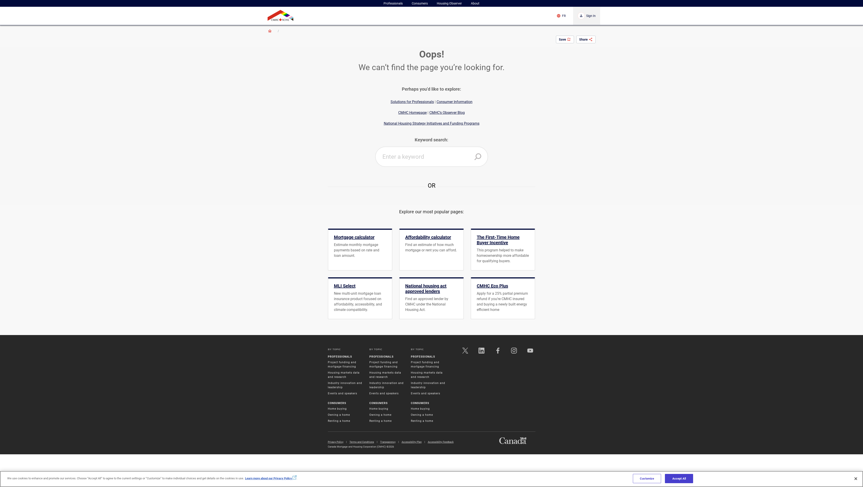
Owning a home (339, 414)
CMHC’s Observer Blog (447, 112)
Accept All (679, 478)
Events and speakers (342, 393)
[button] (477, 156)
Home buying (337, 408)
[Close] (856, 479)
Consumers (337, 403)
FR (564, 16)
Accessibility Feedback (441, 442)
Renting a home (339, 421)
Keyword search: (431, 140)
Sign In (591, 16)
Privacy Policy (335, 442)
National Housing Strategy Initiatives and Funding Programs (431, 123)
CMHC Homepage (412, 112)
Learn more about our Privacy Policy (269, 478)
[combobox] (431, 157)
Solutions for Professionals (412, 102)
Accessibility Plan (412, 442)
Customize (647, 478)
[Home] (269, 31)
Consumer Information (454, 102)
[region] (431, 479)
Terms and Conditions (361, 442)
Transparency (388, 442)
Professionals (340, 356)
